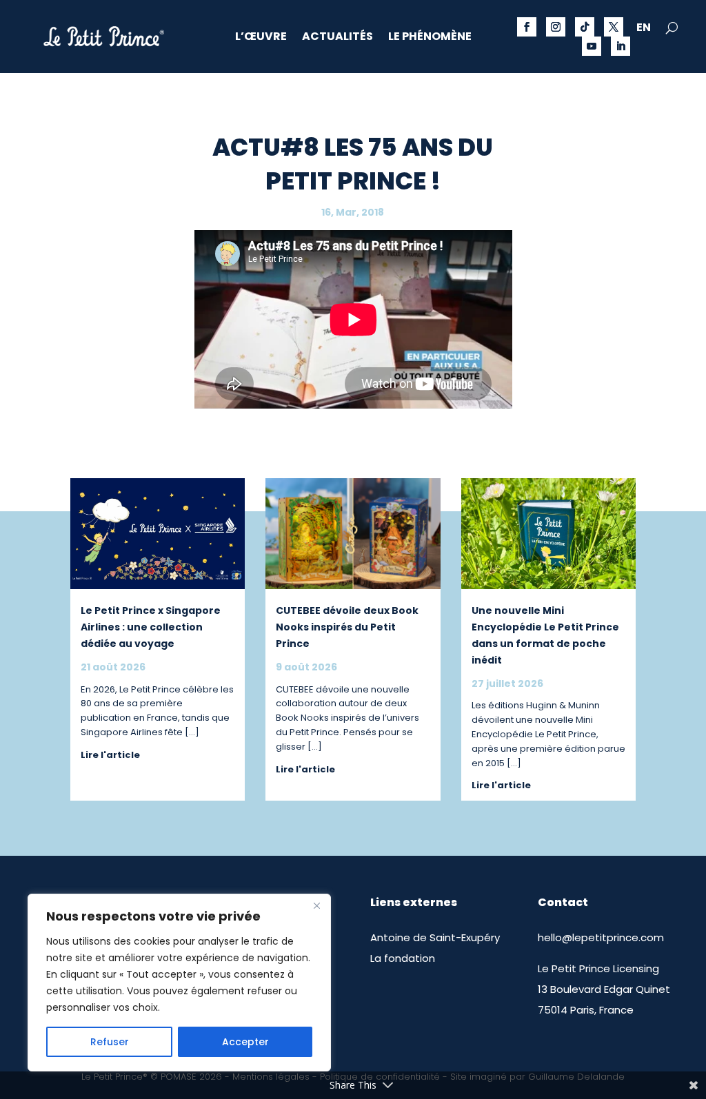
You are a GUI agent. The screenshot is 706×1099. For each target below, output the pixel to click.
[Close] (316, 905)
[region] (179, 982)
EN (643, 29)
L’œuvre (261, 38)
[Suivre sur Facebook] (526, 27)
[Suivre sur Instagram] (555, 27)
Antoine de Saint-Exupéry (435, 937)
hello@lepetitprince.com (601, 937)
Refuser (109, 1042)
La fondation (402, 958)
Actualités (337, 38)
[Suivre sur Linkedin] (620, 46)
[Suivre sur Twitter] (613, 27)
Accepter (245, 1042)
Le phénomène (430, 38)
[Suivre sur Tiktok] (584, 27)
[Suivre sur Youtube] (591, 46)
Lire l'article (110, 754)
